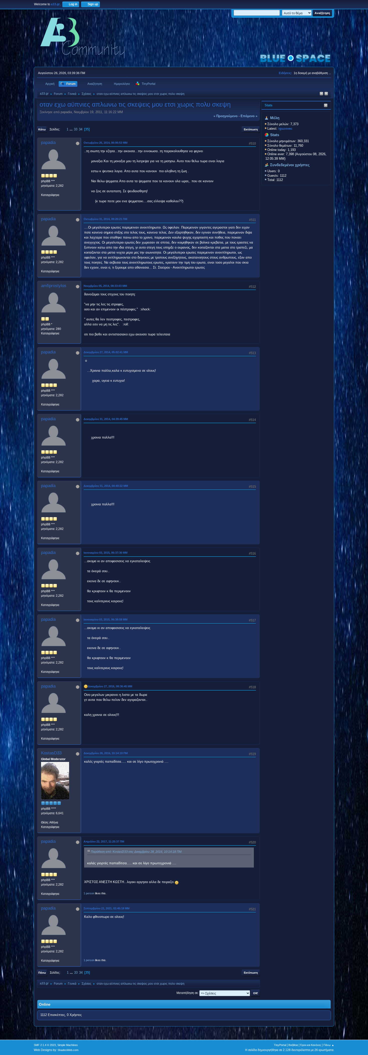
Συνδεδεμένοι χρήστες (290, 165)
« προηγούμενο (226, 116)
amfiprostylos (53, 285)
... (72, 129)
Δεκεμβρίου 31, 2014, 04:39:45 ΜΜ (106, 418)
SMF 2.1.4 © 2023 (45, 1044)
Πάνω (42, 972)
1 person (89, 893)
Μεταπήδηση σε (187, 993)
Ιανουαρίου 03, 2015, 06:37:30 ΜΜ (105, 552)
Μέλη (274, 118)
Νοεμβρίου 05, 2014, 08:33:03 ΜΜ (105, 285)
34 (80, 129)
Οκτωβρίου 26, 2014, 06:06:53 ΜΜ (105, 142)
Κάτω (42, 129)
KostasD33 (51, 753)
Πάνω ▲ (328, 1044)
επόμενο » (249, 116)
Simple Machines (67, 1044)
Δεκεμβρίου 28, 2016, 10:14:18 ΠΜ (106, 753)
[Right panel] (321, 94)
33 (75, 129)
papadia (48, 142)
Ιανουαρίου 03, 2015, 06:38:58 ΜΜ (105, 619)
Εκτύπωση (251, 129)
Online (44, 1004)
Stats (268, 105)
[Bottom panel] (326, 94)
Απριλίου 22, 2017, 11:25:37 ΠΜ (104, 841)
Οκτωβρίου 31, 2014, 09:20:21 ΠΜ (105, 219)
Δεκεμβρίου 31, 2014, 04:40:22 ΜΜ (106, 485)
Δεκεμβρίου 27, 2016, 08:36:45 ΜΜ (110, 686)
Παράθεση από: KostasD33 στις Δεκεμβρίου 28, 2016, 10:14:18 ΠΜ (136, 852)
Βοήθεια (293, 1044)
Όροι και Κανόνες (310, 1044)
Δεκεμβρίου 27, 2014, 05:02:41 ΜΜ (106, 352)
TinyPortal (280, 1044)
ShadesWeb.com (68, 1049)
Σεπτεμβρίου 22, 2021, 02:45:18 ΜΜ (106, 908)
